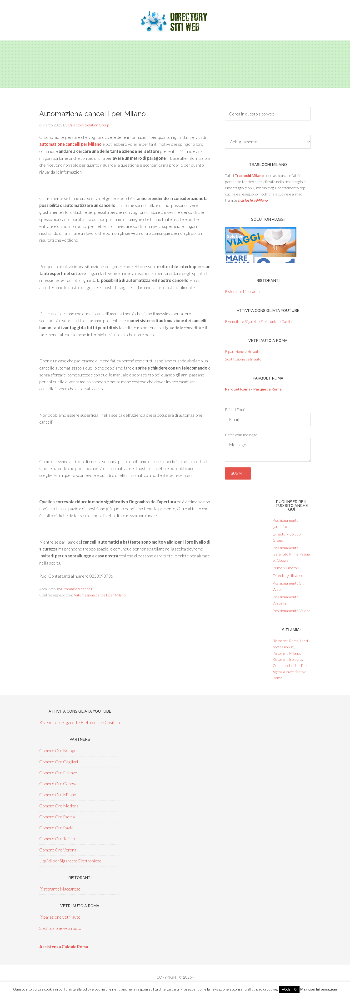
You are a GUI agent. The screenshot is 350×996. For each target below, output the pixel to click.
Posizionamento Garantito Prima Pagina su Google (291, 554)
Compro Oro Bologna (59, 750)
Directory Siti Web (175, 21)
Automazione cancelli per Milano (100, 595)
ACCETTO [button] (289, 989)
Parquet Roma (237, 389)
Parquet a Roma (267, 389)
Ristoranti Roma (286, 640)
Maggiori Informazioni (318, 989)
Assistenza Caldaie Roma (63, 946)
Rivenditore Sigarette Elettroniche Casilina (259, 321)
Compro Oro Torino (57, 838)
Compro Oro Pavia (56, 827)
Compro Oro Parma (57, 816)
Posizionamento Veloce (291, 610)
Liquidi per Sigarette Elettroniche (70, 860)
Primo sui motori (286, 568)
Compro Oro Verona (57, 849)
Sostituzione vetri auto (243, 359)
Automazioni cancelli (76, 588)
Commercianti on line (290, 665)
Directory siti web (287, 575)
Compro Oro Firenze (58, 772)
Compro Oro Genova (58, 783)
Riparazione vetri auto (242, 351)
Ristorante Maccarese (243, 291)
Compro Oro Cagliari (58, 761)
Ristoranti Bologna (287, 659)
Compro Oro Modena (59, 805)
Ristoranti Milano (286, 653)
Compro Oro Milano (57, 794)
